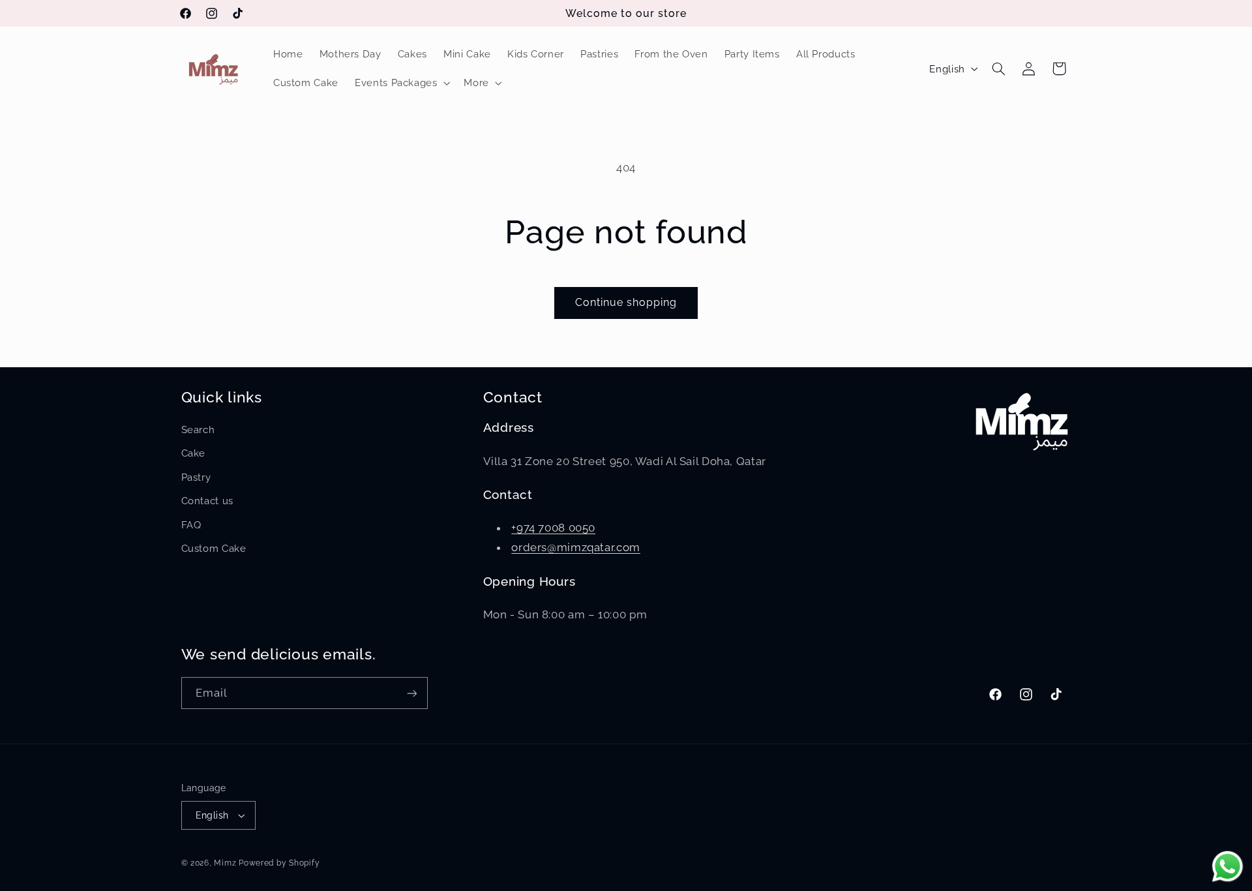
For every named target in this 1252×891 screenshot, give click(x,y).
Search (198, 429)
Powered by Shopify (279, 863)
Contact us (207, 500)
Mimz (226, 863)
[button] (401, 82)
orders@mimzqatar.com (575, 547)
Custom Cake (213, 548)
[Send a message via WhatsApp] (1227, 866)
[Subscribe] (411, 693)
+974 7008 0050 (553, 527)
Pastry (196, 477)
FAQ (191, 524)
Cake (193, 453)
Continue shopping (626, 302)
